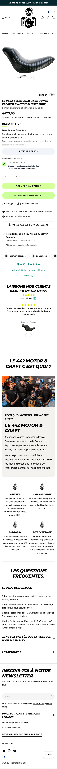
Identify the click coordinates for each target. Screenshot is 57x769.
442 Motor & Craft (17, 763)
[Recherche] (42, 18)
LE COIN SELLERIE (21, 33)
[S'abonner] (52, 696)
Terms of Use (38, 703)
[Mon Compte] (48, 18)
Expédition (17, 117)
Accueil (5, 33)
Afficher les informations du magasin (21, 245)
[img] (28, 295)
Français (6, 744)
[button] (26, 335)
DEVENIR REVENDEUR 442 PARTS (22, 734)
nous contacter (28, 169)
